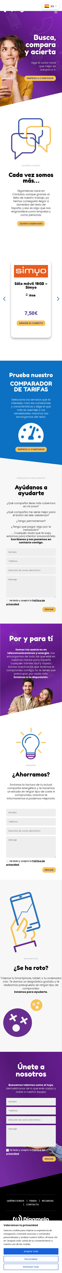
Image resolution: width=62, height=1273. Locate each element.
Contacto (32, 1204)
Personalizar (31, 1259)
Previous (4, 299)
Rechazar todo (31, 1266)
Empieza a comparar (40, 78)
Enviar (49, 609)
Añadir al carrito (31, 323)
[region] (31, 1247)
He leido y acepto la (25, 602)
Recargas (47, 1200)
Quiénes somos (15, 1200)
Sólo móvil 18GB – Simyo (31, 285)
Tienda (33, 1200)
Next (57, 299)
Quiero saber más (31, 223)
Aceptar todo (31, 1251)
